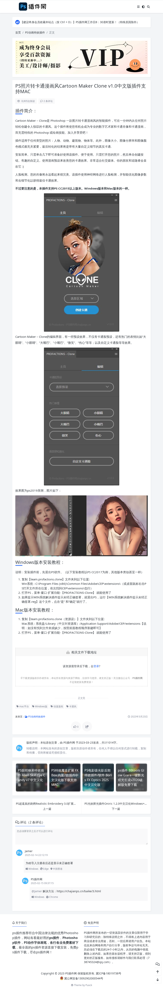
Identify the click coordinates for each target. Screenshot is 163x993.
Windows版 (40, 706)
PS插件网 (69, 742)
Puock (88, 985)
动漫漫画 (58, 706)
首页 (18, 32)
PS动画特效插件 (35, 32)
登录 (96, 666)
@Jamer (37, 891)
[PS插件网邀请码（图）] (81, 57)
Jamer (29, 851)
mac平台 (24, 706)
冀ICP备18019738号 (108, 973)
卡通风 (72, 706)
